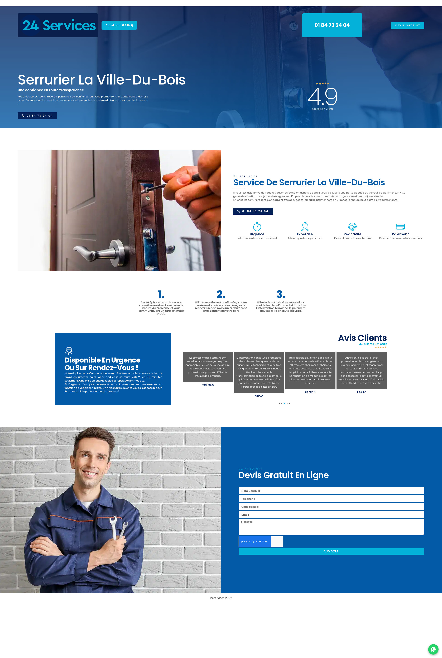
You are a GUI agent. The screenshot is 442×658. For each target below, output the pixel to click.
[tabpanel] (207, 370)
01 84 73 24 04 (332, 25)
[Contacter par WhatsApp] (433, 649)
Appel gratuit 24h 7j (119, 25)
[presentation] (279, 403)
